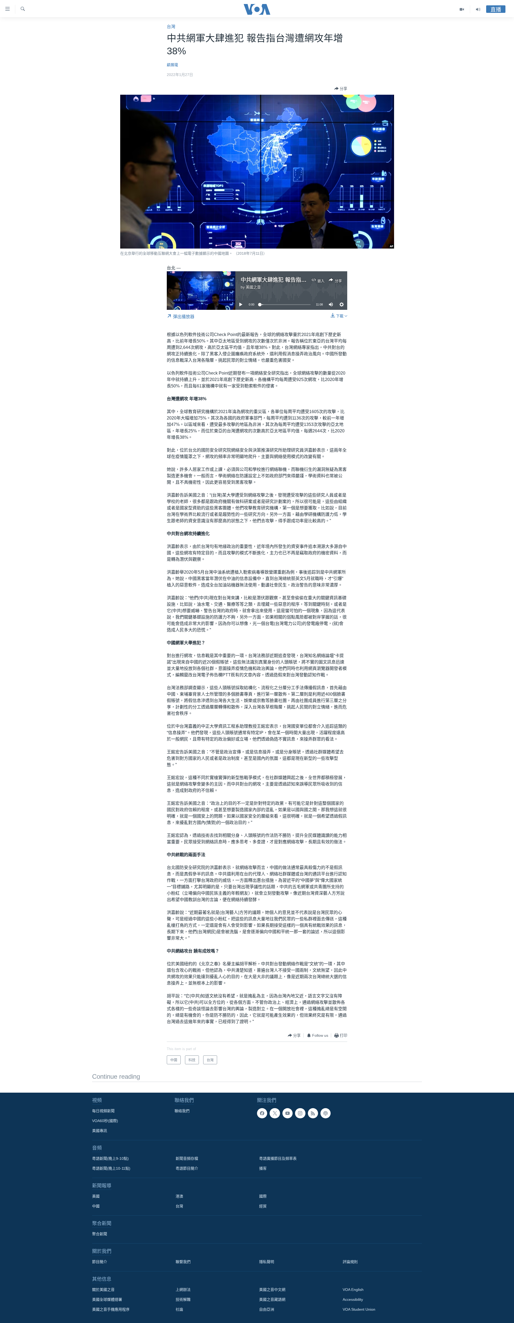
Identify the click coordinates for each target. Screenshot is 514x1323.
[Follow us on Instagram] (300, 1113)
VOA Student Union (359, 1309)
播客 (263, 1168)
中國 (96, 1206)
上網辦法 (183, 1289)
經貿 (263, 1206)
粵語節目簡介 (187, 1168)
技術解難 (183, 1299)
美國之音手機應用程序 (111, 1309)
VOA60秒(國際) (105, 1121)
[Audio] (478, 9)
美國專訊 (99, 1130)
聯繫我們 (183, 1262)
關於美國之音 (103, 1289)
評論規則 (350, 1262)
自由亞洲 (266, 1309)
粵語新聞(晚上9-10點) (110, 1158)
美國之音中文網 (272, 1289)
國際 (263, 1196)
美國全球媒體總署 (107, 1299)
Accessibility (353, 1299)
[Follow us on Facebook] (262, 1113)
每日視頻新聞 (103, 1111)
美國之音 (253, 287)
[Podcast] (325, 1113)
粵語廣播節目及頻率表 (278, 1158)
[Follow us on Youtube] (287, 1113)
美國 (96, 1196)
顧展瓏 (172, 65)
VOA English (353, 1289)
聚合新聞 (99, 1234)
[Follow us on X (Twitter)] (275, 1113)
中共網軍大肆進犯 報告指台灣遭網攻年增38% (295, 280)
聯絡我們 (182, 1111)
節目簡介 (99, 1262)
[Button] (340, 88)
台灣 (171, 26)
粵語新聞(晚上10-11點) (111, 1168)
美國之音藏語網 (272, 1299)
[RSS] (313, 1113)
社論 (179, 1309)
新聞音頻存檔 (187, 1158)
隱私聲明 (266, 1262)
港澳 (179, 1196)
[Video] (462, 9)
